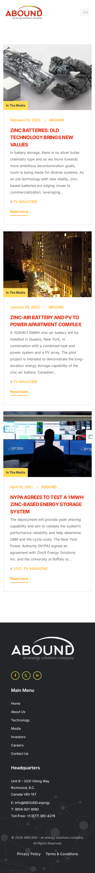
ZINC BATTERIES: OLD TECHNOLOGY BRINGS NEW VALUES (41, 137)
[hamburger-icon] (85, 12)
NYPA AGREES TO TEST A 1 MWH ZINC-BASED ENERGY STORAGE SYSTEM (46, 504)
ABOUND (57, 120)
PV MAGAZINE (25, 201)
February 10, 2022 (25, 120)
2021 (17, 568)
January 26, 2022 (25, 307)
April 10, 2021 (21, 487)
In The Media (15, 105)
